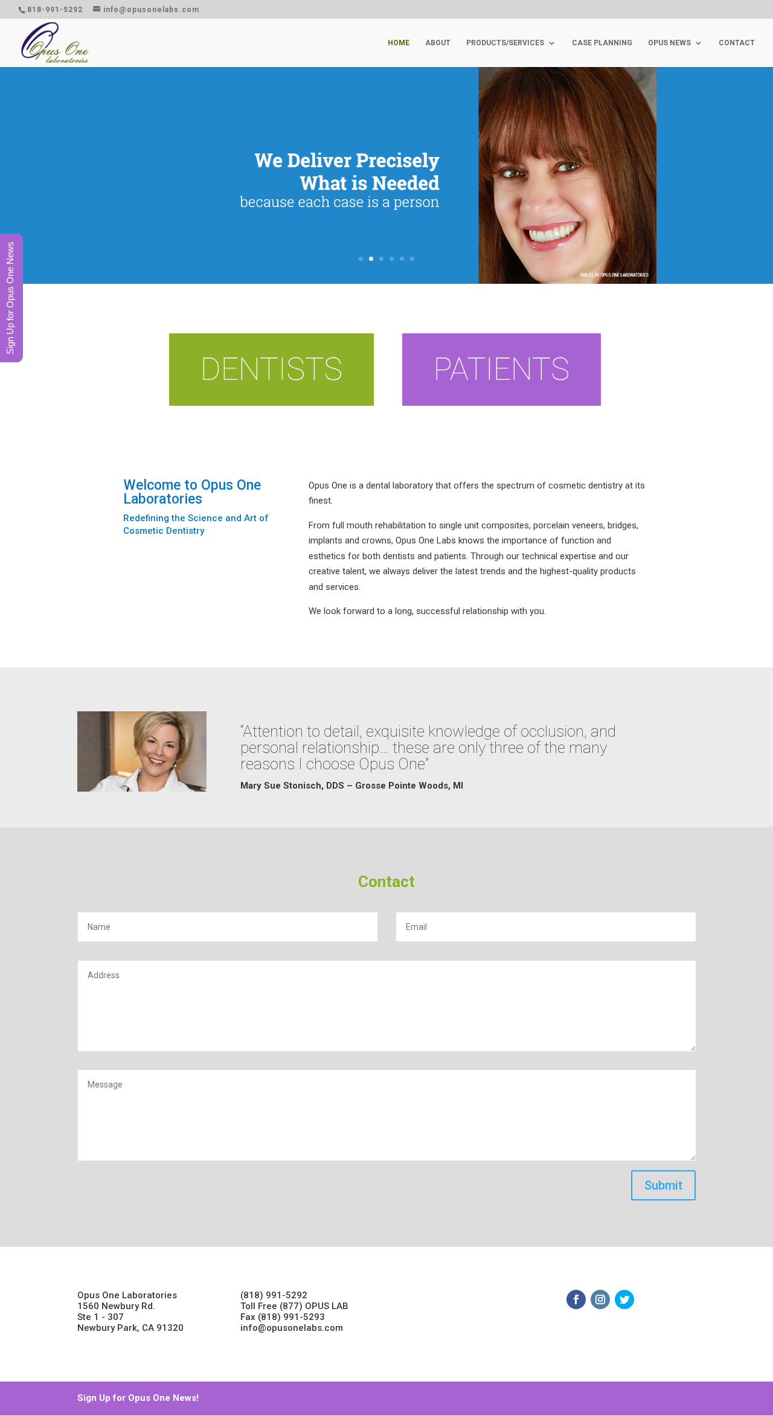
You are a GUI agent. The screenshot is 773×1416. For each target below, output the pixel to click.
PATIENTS (501, 369)
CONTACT (737, 43)
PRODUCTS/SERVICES (505, 43)
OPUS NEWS (669, 43)
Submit (663, 1185)
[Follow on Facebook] (576, 1299)
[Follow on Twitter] (624, 1299)
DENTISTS (271, 369)
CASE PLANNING (602, 43)
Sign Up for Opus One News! (138, 1397)
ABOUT (438, 43)
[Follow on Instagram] (600, 1299)
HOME (398, 43)
